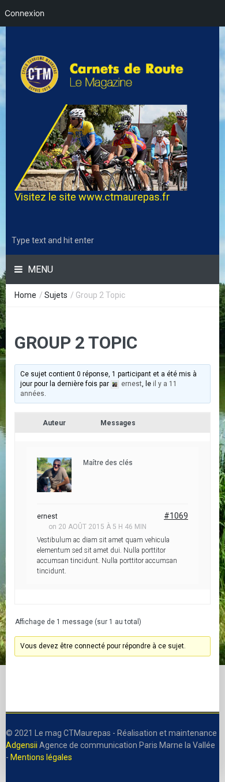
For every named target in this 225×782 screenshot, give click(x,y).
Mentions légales (41, 757)
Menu (39, 269)
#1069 (176, 515)
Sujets (56, 295)
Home (25, 295)
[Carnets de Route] (112, 74)
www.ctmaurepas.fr (124, 197)
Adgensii (22, 745)
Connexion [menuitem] (24, 13)
